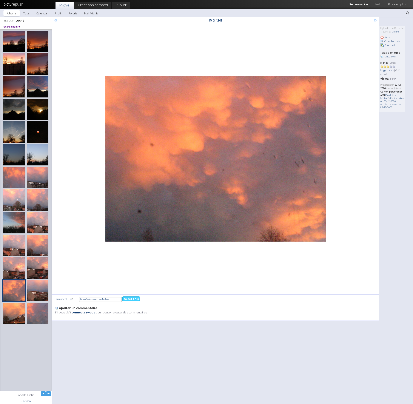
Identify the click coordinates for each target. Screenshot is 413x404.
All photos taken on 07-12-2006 (390, 106)
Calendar (42, 13)
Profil (58, 13)
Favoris (72, 13)
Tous (26, 13)
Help (378, 4)
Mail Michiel (91, 13)
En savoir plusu (397, 4)
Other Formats (392, 41)
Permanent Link (63, 299)
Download (389, 45)
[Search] (407, 12)
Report (387, 37)
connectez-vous (83, 312)
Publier (121, 4)
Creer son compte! (93, 4)
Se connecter (358, 4)
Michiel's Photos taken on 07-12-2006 (392, 100)
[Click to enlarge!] (215, 159)
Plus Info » (390, 95)
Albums (11, 13)
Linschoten (390, 56)
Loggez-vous (386, 70)
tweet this (131, 299)
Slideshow (26, 400)
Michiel (64, 5)
